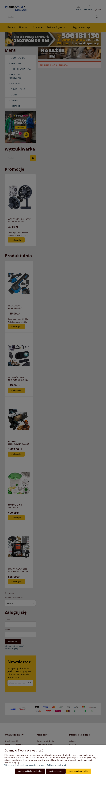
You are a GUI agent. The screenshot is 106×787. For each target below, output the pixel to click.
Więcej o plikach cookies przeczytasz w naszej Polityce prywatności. (35, 765)
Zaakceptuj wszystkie (78, 771)
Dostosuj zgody (55, 771)
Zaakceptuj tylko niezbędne (30, 771)
